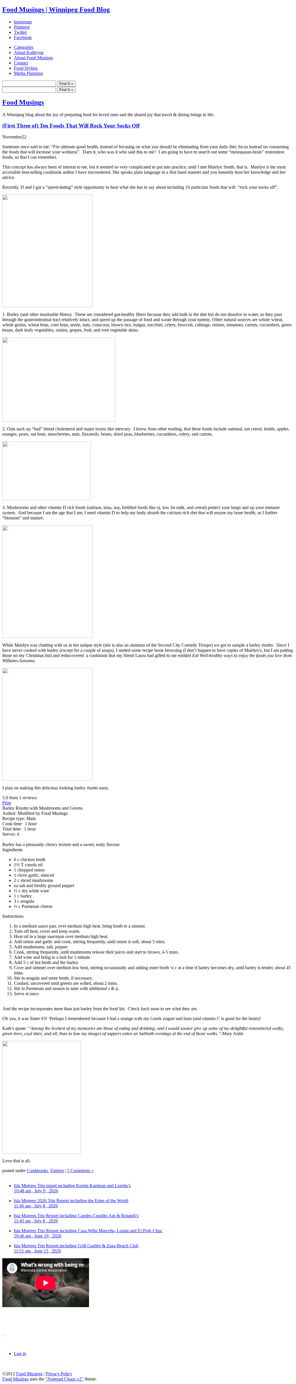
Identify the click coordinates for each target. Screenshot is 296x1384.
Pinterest (21, 27)
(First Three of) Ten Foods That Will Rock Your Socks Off (71, 126)
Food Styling (26, 68)
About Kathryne (29, 52)
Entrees (57, 1170)
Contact (21, 62)
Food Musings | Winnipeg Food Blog (56, 9)
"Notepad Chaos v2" (64, 1378)
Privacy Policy (59, 1373)
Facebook (23, 37)
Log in (20, 1353)
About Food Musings (33, 57)
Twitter (20, 32)
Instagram (23, 21)
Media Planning (28, 73)
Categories (23, 47)
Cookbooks (37, 1170)
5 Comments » (80, 1170)
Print (6, 802)
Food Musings (23, 102)
